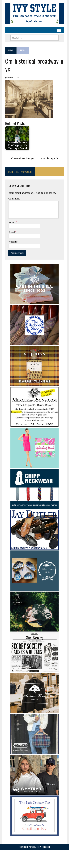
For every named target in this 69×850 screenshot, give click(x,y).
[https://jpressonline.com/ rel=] (34, 302)
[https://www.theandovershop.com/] (34, 343)
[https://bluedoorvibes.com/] (34, 588)
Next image (48, 158)
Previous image (24, 158)
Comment (14, 198)
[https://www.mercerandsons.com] (34, 425)
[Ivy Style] (34, 13)
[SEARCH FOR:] (34, 37)
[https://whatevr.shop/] (34, 792)
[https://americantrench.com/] (34, 711)
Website (12, 241)
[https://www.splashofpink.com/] (34, 466)
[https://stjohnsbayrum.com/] (34, 384)
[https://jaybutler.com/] (34, 547)
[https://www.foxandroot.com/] (34, 629)
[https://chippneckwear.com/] (34, 507)
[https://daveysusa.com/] (34, 752)
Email (11, 232)
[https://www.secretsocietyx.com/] (34, 670)
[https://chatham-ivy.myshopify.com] (34, 833)
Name (12, 222)
